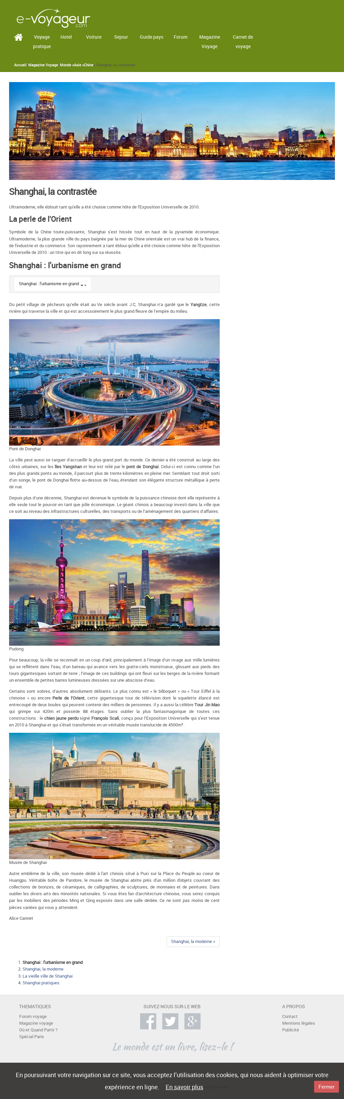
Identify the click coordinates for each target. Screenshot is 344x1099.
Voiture (93, 37)
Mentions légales (298, 1023)
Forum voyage (33, 1016)
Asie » (79, 65)
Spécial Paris (31, 1036)
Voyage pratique (42, 42)
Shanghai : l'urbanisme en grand (49, 284)
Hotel (66, 37)
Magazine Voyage (209, 42)
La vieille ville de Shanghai (48, 976)
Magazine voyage (36, 1023)
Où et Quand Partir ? (38, 1030)
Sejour (121, 37)
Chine (88, 65)
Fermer (326, 1086)
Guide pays (151, 37)
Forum (180, 37)
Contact (290, 1016)
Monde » (67, 65)
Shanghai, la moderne (43, 969)
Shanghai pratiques (41, 983)
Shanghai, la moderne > (193, 941)
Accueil (20, 65)
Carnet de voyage (243, 42)
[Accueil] (53, 17)
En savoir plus (184, 1087)
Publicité (290, 1030)
